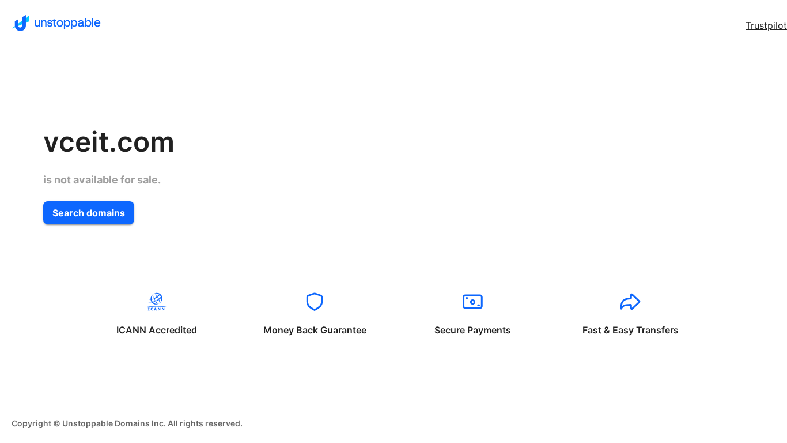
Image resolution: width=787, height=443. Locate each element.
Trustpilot (766, 25)
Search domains (88, 213)
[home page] (56, 23)
